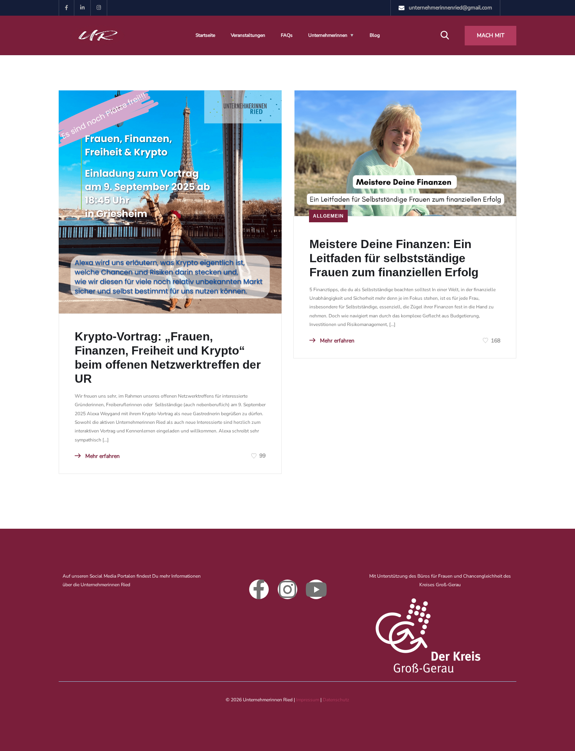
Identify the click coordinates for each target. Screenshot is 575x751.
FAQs (287, 35)
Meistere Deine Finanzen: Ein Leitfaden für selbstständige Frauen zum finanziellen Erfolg (393, 258)
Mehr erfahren (102, 456)
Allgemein (328, 216)
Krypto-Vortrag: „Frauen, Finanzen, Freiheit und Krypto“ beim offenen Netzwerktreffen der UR (168, 357)
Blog (375, 35)
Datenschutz (336, 700)
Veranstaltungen (248, 35)
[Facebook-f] (259, 589)
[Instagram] (287, 589)
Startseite (205, 35)
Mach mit (490, 35)
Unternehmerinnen (327, 35)
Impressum (307, 700)
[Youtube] (316, 589)
